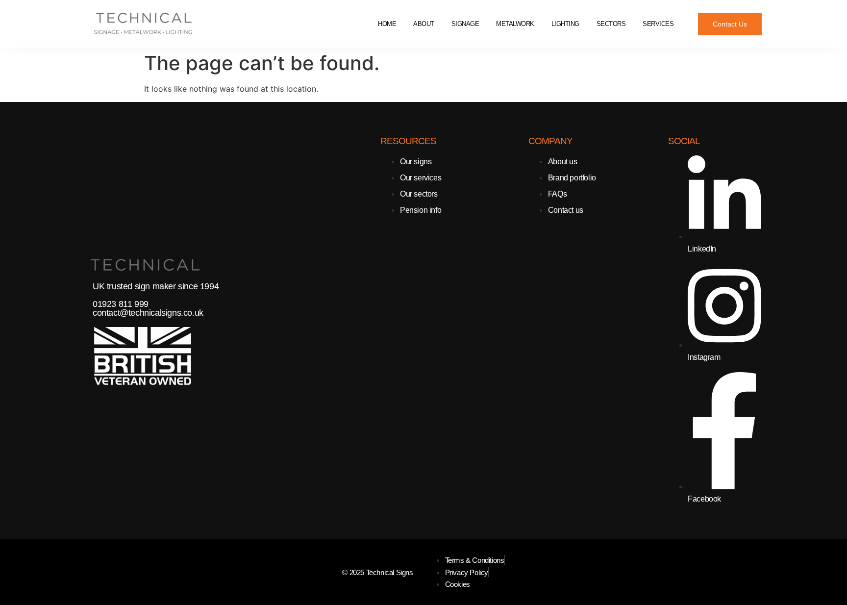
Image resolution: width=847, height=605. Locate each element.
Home (387, 23)
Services (658, 23)
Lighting (565, 23)
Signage (465, 23)
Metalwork (515, 23)
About (423, 23)
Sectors (611, 23)
